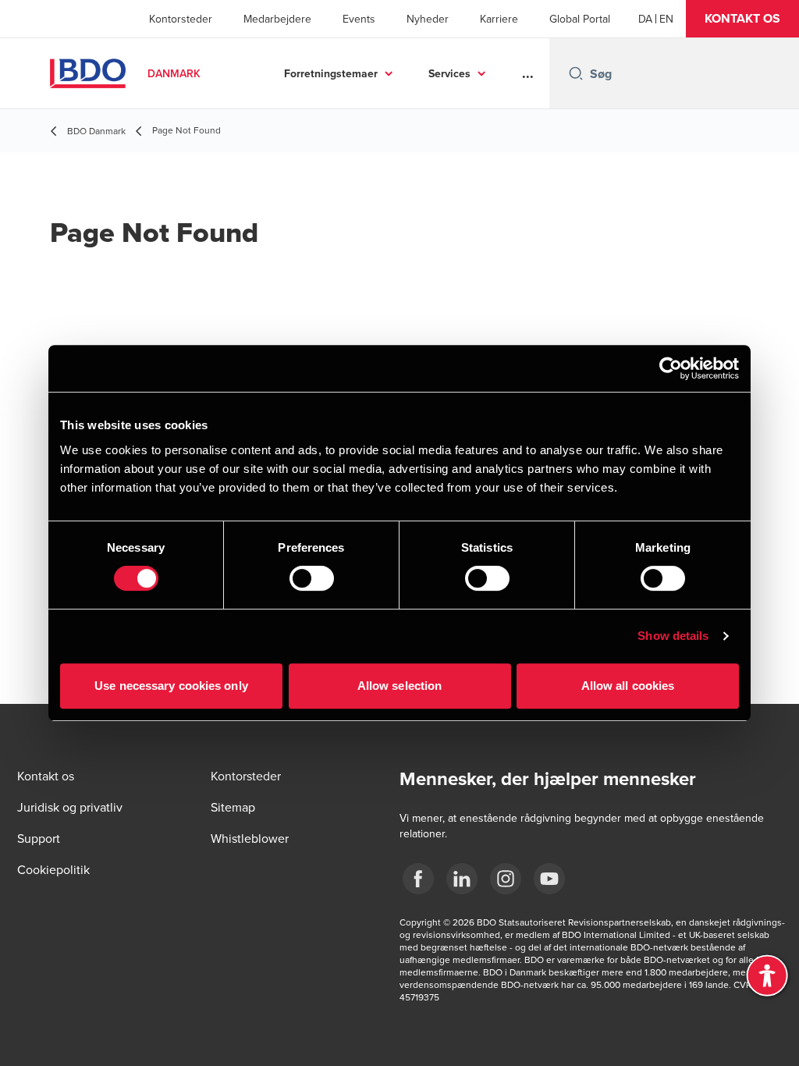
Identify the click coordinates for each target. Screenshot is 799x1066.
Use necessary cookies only (171, 685)
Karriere (499, 19)
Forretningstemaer (331, 73)
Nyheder (428, 19)
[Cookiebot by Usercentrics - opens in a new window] (670, 368)
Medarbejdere (277, 19)
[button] (742, 18)
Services (449, 73)
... (528, 73)
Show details (672, 635)
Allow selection (399, 685)
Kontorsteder (180, 19)
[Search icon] (576, 73)
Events (359, 19)
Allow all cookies (628, 685)
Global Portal (579, 19)
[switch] (311, 578)
